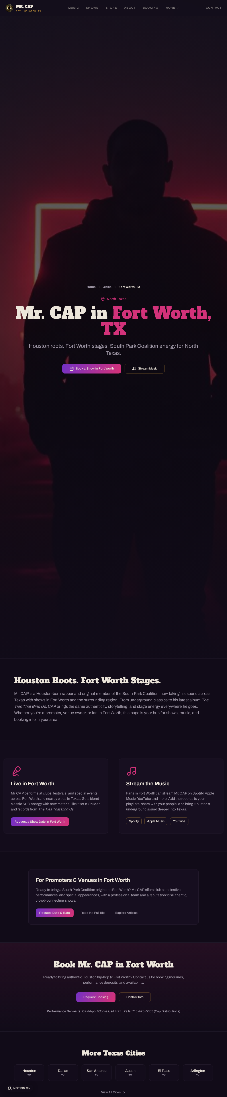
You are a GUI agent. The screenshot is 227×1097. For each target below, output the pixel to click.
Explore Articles (126, 912)
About (130, 7)
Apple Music (155, 821)
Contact (214, 7)
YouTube (179, 821)
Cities (107, 287)
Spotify (134, 821)
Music (73, 7)
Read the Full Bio (93, 912)
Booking (151, 7)
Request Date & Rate (54, 912)
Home (91, 287)
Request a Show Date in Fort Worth (39, 821)
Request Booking (95, 997)
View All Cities (111, 1092)
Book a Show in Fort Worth (95, 368)
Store (111, 7)
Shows (92, 7)
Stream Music (147, 368)
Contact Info (134, 997)
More (170, 7)
